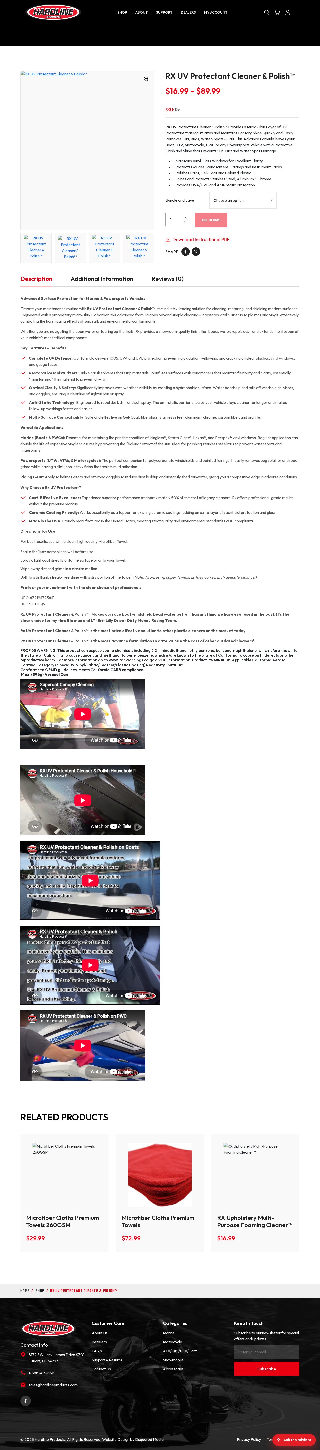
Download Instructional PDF (201, 239)
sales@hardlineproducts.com (53, 1384)
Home (25, 1291)
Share (172, 251)
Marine (169, 1332)
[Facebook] (186, 251)
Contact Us (101, 1368)
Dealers (188, 12)
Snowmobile (173, 1359)
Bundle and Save (180, 200)
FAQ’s (97, 1350)
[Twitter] (196, 251)
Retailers (99, 1341)
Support (164, 12)
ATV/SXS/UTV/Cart (179, 1350)
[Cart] (277, 12)
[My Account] (288, 12)
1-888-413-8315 (42, 1372)
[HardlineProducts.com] (54, 12)
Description (36, 278)
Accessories (173, 1368)
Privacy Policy (249, 1439)
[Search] (267, 12)
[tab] (36, 278)
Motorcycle (172, 1341)
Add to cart (211, 220)
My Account (216, 12)
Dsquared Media (149, 1439)
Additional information (102, 278)
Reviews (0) (168, 278)
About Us (100, 1332)
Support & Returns (107, 1359)
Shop (122, 12)
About (142, 12)
